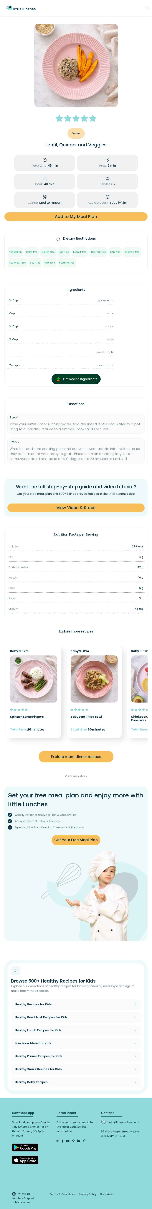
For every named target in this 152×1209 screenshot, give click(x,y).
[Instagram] (58, 1141)
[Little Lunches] (21, 8)
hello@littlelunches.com (123, 1122)
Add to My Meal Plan (76, 216)
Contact (107, 1113)
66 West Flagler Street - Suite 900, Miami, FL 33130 (120, 1134)
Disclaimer (107, 1194)
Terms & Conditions (62, 1194)
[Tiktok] (84, 1141)
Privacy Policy (87, 1194)
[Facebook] (62, 1141)
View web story (76, 776)
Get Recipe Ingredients (79, 379)
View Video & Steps (76, 508)
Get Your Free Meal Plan (76, 839)
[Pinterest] (73, 1141)
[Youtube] (68, 1141)
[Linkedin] (78, 1141)
